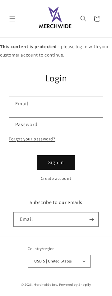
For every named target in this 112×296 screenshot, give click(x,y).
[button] (12, 18)
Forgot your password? (32, 139)
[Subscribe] (91, 219)
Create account (56, 178)
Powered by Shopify (75, 284)
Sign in (56, 162)
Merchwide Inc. (46, 284)
